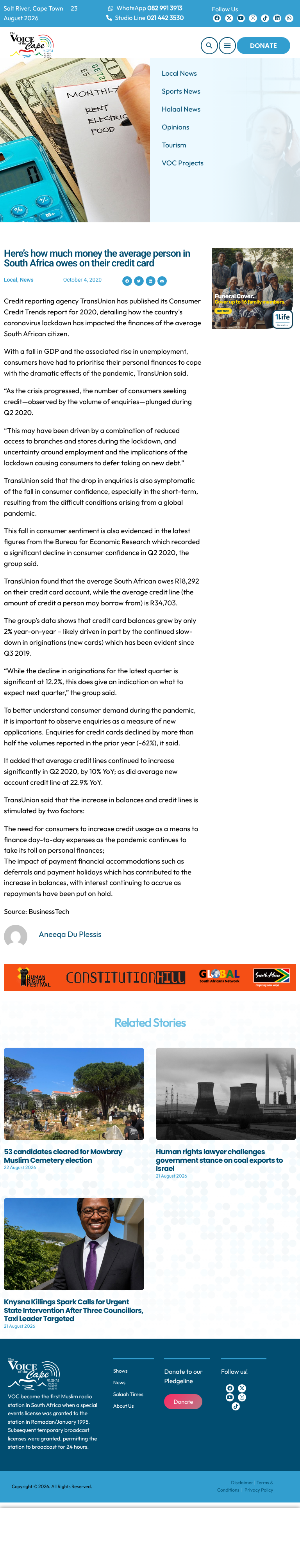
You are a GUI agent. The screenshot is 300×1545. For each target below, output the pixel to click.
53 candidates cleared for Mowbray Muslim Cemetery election (63, 1156)
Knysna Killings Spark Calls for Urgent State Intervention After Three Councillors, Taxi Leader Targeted (73, 1310)
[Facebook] (217, 18)
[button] (127, 281)
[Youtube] (241, 18)
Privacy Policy (259, 1490)
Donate (263, 45)
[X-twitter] (229, 18)
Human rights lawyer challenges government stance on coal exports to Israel (219, 1160)
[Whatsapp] (289, 18)
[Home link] (32, 45)
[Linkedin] (277, 18)
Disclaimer (242, 1483)
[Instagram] (253, 18)
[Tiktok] (265, 18)
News (27, 280)
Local (10, 280)
